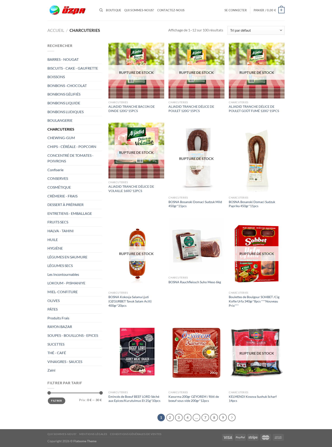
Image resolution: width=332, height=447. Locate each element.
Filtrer (56, 400)
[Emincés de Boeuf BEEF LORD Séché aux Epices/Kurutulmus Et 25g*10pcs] (136, 352)
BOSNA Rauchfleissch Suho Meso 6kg (194, 282)
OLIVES (53, 300)
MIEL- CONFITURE (62, 292)
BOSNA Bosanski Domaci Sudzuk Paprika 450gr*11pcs (252, 204)
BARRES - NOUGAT (63, 59)
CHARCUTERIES (61, 129)
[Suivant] (232, 417)
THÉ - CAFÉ (56, 353)
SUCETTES (55, 344)
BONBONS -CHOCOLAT (67, 85)
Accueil (55, 30)
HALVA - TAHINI (60, 231)
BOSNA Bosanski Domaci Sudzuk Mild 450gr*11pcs (195, 204)
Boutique (113, 10)
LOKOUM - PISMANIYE (66, 283)
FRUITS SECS (57, 222)
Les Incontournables (63, 274)
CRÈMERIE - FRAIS (62, 196)
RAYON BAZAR (59, 326)
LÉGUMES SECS (60, 265)
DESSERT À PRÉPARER (65, 204)
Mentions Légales (93, 434)
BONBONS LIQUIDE (63, 103)
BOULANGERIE (60, 120)
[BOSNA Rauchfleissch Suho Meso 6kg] (196, 246)
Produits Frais (58, 318)
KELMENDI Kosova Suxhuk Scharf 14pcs (253, 399)
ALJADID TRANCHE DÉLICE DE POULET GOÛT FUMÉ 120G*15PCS (254, 109)
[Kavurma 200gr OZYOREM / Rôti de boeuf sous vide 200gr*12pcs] (196, 352)
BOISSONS (56, 77)
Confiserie (55, 170)
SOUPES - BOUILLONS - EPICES (72, 335)
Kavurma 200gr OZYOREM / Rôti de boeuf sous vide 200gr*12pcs (193, 399)
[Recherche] (101, 10)
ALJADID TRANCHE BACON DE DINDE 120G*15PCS (131, 109)
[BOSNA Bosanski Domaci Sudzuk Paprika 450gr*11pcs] (257, 158)
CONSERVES (57, 178)
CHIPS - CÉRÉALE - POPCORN (72, 146)
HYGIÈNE (55, 248)
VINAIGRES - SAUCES (64, 361)
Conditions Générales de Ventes (135, 434)
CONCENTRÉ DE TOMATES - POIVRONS (70, 158)
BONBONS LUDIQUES (65, 112)
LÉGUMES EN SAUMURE (67, 257)
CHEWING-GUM (61, 138)
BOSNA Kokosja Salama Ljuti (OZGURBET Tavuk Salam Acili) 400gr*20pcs (130, 301)
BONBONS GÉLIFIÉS (64, 94)
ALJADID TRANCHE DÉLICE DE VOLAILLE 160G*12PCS (131, 189)
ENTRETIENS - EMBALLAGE (70, 213)
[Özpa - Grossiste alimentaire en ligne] (70, 10)
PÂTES (52, 309)
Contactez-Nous (171, 10)
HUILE (52, 239)
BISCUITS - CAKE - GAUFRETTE (73, 68)
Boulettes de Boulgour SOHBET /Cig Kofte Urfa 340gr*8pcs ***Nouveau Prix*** (254, 301)
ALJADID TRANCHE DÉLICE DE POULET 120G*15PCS (191, 109)
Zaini (51, 370)
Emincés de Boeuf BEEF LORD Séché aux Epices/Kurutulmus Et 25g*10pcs (134, 399)
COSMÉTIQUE (59, 187)
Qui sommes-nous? (139, 10)
